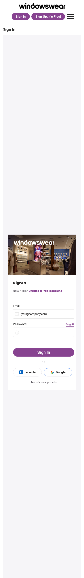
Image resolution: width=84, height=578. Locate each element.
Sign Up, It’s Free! (48, 16)
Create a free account (45, 291)
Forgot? (70, 324)
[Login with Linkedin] (27, 372)
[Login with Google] (58, 372)
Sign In (21, 16)
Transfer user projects (44, 382)
